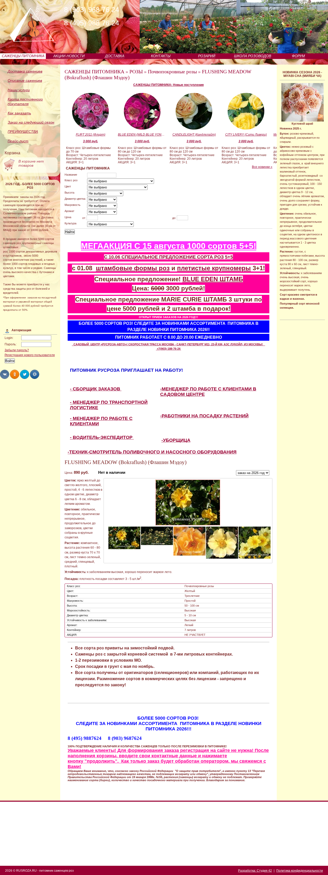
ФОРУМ (298, 56)
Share (4, 374)
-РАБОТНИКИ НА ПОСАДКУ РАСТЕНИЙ (204, 415)
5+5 (229, 256)
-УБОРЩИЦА (175, 440)
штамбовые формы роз (133, 268)
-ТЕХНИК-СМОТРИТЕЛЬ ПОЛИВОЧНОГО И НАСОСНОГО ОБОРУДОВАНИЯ (152, 452)
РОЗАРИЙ (206, 56)
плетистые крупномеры (214, 268)
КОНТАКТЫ (160, 56)
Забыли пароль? (17, 350)
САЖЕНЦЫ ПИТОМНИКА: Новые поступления (168, 85)
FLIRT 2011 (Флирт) (90, 134)
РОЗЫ (136, 71)
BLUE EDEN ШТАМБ (212, 279)
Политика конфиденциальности (299, 870)
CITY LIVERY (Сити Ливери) (246, 134)
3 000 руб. (90, 141)
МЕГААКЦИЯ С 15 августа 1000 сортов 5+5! (168, 245)
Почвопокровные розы (172, 71)
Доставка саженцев (25, 71)
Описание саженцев (25, 80)
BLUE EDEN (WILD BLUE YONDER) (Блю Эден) (142, 134)
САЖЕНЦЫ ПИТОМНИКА (23, 56)
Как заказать (19, 113)
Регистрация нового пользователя (30, 355)
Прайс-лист (18, 141)
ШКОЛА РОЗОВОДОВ (252, 56)
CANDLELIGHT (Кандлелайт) (194, 134)
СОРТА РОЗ (210, 256)
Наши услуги (19, 90)
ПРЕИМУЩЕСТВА (23, 131)
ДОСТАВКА (114, 56)
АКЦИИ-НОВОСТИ (69, 56)
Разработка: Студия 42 (255, 870)
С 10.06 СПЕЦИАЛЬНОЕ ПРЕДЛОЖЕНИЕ (150, 256)
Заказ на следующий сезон (31, 122)
